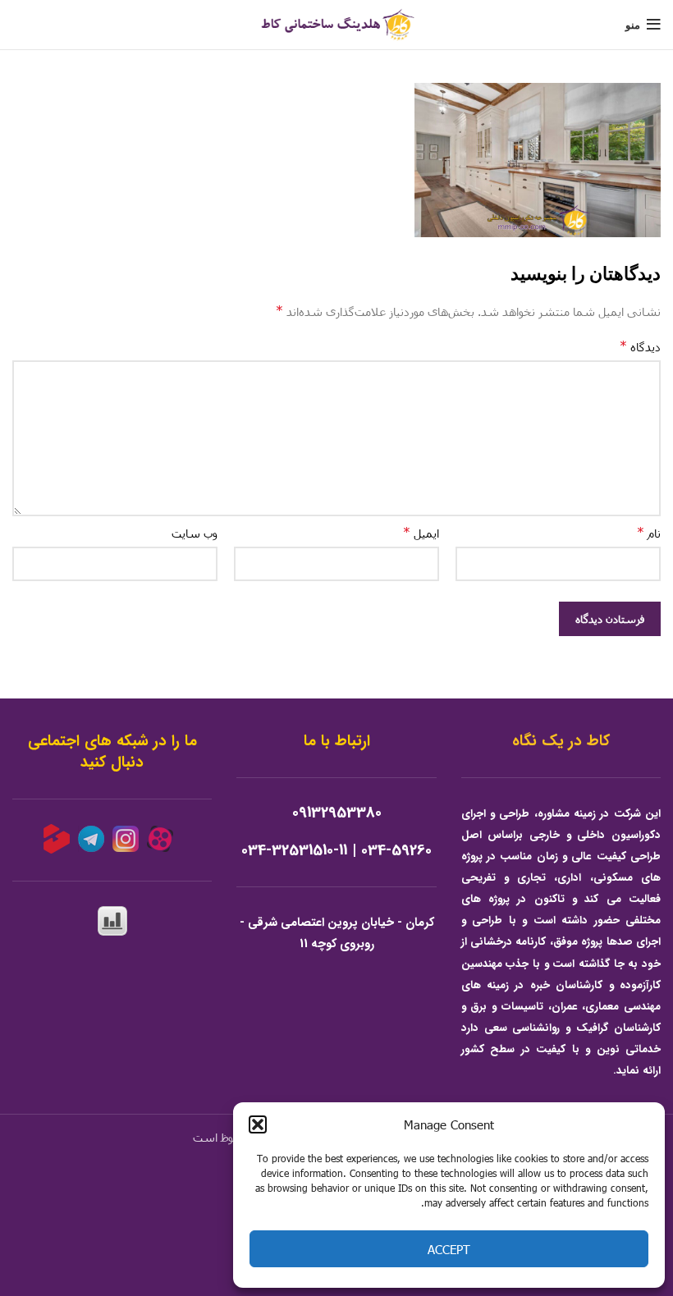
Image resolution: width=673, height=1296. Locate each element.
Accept (449, 1249)
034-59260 (396, 851)
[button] (258, 1124)
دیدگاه (640, 346)
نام (649, 532)
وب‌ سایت (194, 533)
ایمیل (421, 532)
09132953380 (337, 813)
